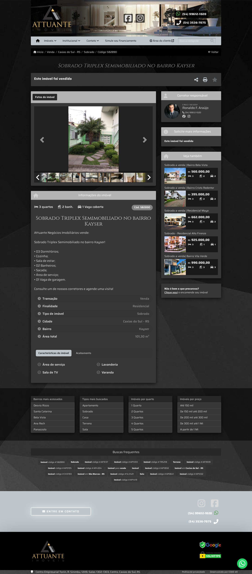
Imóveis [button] (48, 41)
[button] (43, 140)
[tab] (45, 97)
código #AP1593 (126, 462)
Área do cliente (161, 41)
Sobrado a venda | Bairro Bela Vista (186, 165)
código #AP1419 (125, 479)
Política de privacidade (193, 572)
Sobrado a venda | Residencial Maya (186, 211)
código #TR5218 (155, 462)
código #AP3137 (96, 462)
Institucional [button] (70, 41)
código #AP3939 (199, 462)
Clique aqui (171, 292)
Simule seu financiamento (120, 41)
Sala (85, 429)
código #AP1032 (191, 474)
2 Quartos (137, 411)
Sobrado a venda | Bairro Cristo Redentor (189, 188)
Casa (85, 417)
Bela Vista (40, 417)
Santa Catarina (43, 411)
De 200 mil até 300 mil (194, 417)
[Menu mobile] (38, 41)
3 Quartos (137, 417)
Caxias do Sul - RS (69, 52)
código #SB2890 (53, 462)
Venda (51, 52)
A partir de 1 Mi (189, 429)
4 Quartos (137, 423)
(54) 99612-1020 (194, 14)
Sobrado (89, 52)
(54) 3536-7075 (194, 22)
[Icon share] (128, 18)
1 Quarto (136, 405)
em (189, 468)
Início (39, 52)
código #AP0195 (60, 468)
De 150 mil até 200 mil (193, 411)
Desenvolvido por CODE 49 (224, 572)
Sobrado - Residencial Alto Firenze (185, 233)
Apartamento (90, 405)
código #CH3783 (60, 474)
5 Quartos (137, 429)
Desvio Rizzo (41, 405)
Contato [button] (91, 41)
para (117, 468)
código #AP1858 (157, 468)
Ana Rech (39, 423)
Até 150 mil (186, 405)
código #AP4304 (90, 468)
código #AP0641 (162, 474)
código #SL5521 (122, 474)
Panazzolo (40, 429)
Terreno (87, 423)
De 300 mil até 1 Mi (191, 423)
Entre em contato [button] (62, 511)
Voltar (215, 52)
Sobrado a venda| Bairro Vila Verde (185, 256)
